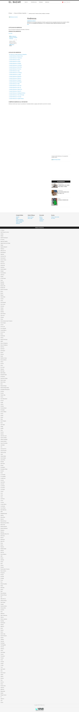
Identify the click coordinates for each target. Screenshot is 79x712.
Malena (2, 515)
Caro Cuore (3, 304)
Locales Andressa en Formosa (15, 68)
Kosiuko (2, 470)
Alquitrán (2, 254)
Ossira (2, 561)
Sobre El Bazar (31, 216)
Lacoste (2, 480)
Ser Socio (53, 218)
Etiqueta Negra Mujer (5, 387)
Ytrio (1, 700)
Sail (1, 596)
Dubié (2, 356)
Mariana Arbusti (4, 526)
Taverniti (2, 641)
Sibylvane (2, 613)
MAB (1, 511)
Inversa (2, 432)
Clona (2, 319)
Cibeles (2, 309)
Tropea (2, 663)
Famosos (41, 220)
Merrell (2, 537)
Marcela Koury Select (5, 522)
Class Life (2, 315)
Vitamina (2, 687)
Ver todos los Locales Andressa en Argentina (18, 54)
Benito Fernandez (4, 289)
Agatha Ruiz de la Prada (5, 243)
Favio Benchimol (4, 398)
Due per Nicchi (3, 359)
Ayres (2, 280)
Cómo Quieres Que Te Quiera (6, 320)
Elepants (2, 369)
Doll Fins (2, 346)
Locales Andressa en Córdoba (15, 63)
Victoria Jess (3, 685)
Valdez (2, 674)
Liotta (2, 495)
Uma (1, 670)
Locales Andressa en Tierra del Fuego (16, 94)
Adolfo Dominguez (4, 237)
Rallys (2, 585)
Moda (59, 198)
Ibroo (2, 422)
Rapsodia (2, 587)
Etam (2, 383)
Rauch (2, 589)
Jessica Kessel (3, 441)
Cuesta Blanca (3, 330)
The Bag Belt (3, 644)
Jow (1, 446)
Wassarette (3, 691)
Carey (2, 300)
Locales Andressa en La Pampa (15, 72)
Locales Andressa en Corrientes (15, 65)
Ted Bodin (3, 643)
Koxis (2, 472)
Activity (2, 233)
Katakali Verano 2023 (63, 200)
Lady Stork (3, 482)
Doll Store (2, 348)
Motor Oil (2, 541)
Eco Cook (2, 367)
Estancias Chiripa (4, 378)
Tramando (3, 656)
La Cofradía (3, 474)
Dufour (2, 361)
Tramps (2, 657)
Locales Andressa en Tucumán (15, 96)
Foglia (2, 402)
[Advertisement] (39, 8)
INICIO (26, 2)
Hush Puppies (3, 420)
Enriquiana (3, 376)
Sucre (2, 628)
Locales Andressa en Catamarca (15, 57)
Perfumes (18, 223)
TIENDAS (41, 2)
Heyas (2, 417)
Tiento (2, 650)
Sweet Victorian (4, 635)
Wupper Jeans (3, 694)
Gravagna (3, 409)
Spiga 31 (2, 626)
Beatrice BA (3, 285)
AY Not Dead (3, 278)
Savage (2, 604)
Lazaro (2, 491)
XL (1, 696)
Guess (2, 413)
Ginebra (2, 406)
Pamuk (2, 565)
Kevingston (3, 467)
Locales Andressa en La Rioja (15, 74)
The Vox (2, 646)
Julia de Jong (3, 452)
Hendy (2, 415)
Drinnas (2, 354)
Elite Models (3, 372)
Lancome (2, 483)
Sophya (2, 624)
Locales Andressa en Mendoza (15, 76)
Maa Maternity (3, 509)
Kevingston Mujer (4, 469)
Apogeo (2, 270)
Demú (2, 333)
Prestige (2, 578)
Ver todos (10, 33)
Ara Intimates (3, 272)
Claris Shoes (3, 313)
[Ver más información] (16, 40)
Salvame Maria (3, 600)
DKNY (2, 341)
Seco (2, 611)
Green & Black (3, 411)
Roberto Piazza (4, 594)
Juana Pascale (3, 450)
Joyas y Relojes (19, 222)
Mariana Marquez (4, 528)
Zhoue (2, 702)
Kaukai (2, 465)
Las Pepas (3, 489)
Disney (2, 337)
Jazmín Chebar (4, 437)
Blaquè (2, 295)
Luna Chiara (3, 507)
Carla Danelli (3, 302)
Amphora (2, 261)
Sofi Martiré (3, 622)
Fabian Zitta (3, 395)
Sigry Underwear (4, 615)
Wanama (2, 689)
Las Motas (3, 485)
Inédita (2, 428)
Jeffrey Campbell (4, 439)
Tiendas (41, 218)
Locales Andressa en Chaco (14, 59)
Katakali (2, 461)
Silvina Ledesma (4, 619)
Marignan (2, 530)
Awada (2, 276)
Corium (2, 324)
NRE (1, 556)
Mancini (2, 519)
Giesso (2, 404)
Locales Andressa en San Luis (15, 87)
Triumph (2, 661)
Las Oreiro (3, 487)
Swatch (2, 630)
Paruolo (2, 567)
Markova (2, 532)
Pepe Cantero (3, 570)
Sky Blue (2, 620)
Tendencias (60, 190)
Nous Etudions (3, 554)
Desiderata (3, 335)
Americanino (3, 258)
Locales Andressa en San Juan (15, 85)
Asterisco (2, 274)
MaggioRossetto (4, 513)
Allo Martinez (3, 252)
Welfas (2, 693)
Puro (1, 582)
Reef (1, 591)
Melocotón (3, 535)
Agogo (2, 245)
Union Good (3, 672)
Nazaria (2, 550)
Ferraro (2, 400)
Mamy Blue (3, 517)
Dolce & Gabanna (4, 343)
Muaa (2, 543)
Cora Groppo (3, 322)
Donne (2, 352)
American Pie (3, 256)
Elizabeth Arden (4, 374)
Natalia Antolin (3, 548)
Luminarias (3, 506)
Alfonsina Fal (3, 250)
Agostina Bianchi (4, 246)
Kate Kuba (3, 463)
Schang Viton (3, 607)
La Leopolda (3, 476)
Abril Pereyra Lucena (5, 232)
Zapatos (17, 216)
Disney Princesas (4, 339)
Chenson (2, 306)
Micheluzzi (3, 539)
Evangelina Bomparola (5, 389)
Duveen (2, 363)
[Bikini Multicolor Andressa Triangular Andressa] (13, 37)
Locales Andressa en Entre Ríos (15, 67)
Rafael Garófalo (4, 583)
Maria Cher (3, 524)
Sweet (2, 632)
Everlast (2, 391)
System (2, 637)
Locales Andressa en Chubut (14, 61)
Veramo (2, 678)
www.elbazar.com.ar (15, 2)
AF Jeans (2, 239)
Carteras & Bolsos (19, 219)
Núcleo (2, 557)
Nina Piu (2, 552)
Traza (2, 659)
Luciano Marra (3, 504)
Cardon (2, 298)
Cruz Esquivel (3, 328)
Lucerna (2, 502)
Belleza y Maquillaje (20, 220)
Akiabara (2, 248)
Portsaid (2, 576)
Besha (2, 293)
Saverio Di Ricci (4, 606)
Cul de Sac (3, 332)
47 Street (2, 230)
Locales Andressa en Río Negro (15, 81)
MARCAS (47, 2)
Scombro (2, 609)
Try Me (2, 665)
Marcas (41, 216)
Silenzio (2, 617)
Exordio (2, 393)
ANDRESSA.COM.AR (31, 20)
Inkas (2, 430)
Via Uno (2, 682)
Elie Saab (2, 370)
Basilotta (2, 282)
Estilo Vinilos (3, 382)
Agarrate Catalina (4, 241)
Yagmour (2, 698)
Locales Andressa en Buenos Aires (16, 55)
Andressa (2, 267)
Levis (2, 493)
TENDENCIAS (34, 2)
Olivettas (2, 559)
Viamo (2, 683)
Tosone (2, 654)
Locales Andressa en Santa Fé (15, 91)
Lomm (2, 500)
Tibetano (2, 648)
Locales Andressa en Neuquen (15, 80)
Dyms (2, 365)
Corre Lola (3, 326)
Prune (2, 580)
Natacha (2, 546)
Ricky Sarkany (3, 593)
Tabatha (2, 639)
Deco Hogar (60, 183)
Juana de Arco (3, 448)
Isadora (2, 433)
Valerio (2, 676)
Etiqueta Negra (3, 385)
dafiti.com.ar (11, 44)
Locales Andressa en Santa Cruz (15, 89)
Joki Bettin (3, 445)
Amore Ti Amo (3, 259)
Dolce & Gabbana (4, 345)
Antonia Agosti (3, 269)
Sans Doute (3, 602)
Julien (2, 454)
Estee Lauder (3, 380)
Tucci (2, 667)
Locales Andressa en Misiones (15, 78)
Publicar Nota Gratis (55, 216)
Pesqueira (3, 572)
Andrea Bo (3, 265)
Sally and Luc (3, 598)
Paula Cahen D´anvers (5, 569)
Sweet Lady (3, 633)
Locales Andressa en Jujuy (14, 70)
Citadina (2, 311)
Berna (2, 291)
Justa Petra (3, 459)
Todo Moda (3, 652)
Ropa (17, 218)
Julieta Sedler (3, 456)
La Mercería (3, 478)
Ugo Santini (3, 669)
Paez (2, 563)
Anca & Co (3, 263)
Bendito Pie (3, 287)
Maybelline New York (5, 533)
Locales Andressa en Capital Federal (16, 98)
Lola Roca (3, 498)
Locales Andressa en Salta (14, 83)
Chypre (2, 308)
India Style (3, 424)
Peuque (2, 574)
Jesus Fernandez (4, 443)
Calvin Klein (3, 296)
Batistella (2, 283)
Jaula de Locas (4, 435)
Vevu (2, 680)
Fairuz (2, 396)
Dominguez (3, 350)
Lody (2, 496)
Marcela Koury (3, 520)
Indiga (2, 426)
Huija (2, 419)
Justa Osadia (3, 457)
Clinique (2, 317)
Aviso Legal (30, 218)
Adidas (2, 235)
